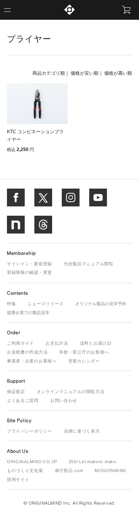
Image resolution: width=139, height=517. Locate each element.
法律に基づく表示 (82, 431)
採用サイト (18, 479)
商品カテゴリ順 (48, 73)
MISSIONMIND (110, 470)
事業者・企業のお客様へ (32, 361)
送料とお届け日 (96, 343)
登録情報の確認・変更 (29, 272)
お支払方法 (57, 343)
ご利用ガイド (20, 343)
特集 (11, 303)
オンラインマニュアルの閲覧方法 (71, 391)
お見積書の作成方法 (27, 352)
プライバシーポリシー (29, 431)
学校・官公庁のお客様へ (84, 352)
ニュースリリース (45, 303)
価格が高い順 (118, 73)
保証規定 (16, 391)
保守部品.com (69, 470)
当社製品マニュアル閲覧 (89, 263)
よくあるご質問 (23, 400)
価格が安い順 (84, 73)
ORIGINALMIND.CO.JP (32, 461)
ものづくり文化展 (25, 470)
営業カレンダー (84, 361)
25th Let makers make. (93, 461)
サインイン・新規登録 (29, 263)
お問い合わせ (63, 400)
